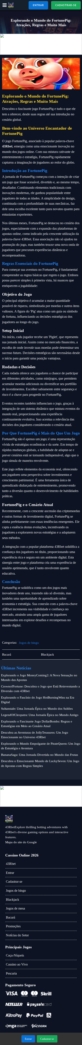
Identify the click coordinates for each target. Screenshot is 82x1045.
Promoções (13, 926)
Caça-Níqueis (15, 955)
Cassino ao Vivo (17, 964)
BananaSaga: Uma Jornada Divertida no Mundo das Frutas (39, 754)
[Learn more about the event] (41, 44)
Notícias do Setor (17, 935)
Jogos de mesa (15, 908)
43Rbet (11, 863)
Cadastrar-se (14, 881)
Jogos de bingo (29, 642)
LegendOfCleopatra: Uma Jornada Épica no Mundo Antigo (39, 715)
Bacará (10, 917)
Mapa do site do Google (21, 842)
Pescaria (11, 973)
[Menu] (4, 5)
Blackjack (12, 899)
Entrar (10, 873)
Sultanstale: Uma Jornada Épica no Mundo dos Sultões (37, 708)
